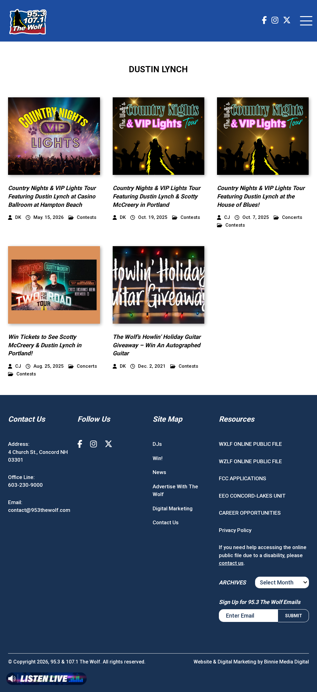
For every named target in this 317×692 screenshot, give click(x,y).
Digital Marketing (173, 508)
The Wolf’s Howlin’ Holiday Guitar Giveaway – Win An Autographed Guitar (157, 345)
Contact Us (166, 522)
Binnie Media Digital (286, 662)
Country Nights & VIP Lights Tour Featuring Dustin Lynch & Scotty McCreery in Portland (156, 196)
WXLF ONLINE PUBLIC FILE (250, 444)
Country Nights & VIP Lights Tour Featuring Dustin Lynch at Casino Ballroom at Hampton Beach (52, 196)
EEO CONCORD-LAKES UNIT (252, 496)
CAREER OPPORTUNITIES (250, 513)
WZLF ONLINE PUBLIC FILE (250, 461)
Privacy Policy (235, 530)
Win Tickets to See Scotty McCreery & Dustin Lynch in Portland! (44, 345)
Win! (158, 458)
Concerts (292, 217)
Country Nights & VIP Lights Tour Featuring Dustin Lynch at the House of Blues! (261, 196)
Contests (86, 217)
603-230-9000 (25, 485)
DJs (157, 444)
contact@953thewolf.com (39, 510)
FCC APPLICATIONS (242, 478)
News (159, 472)
